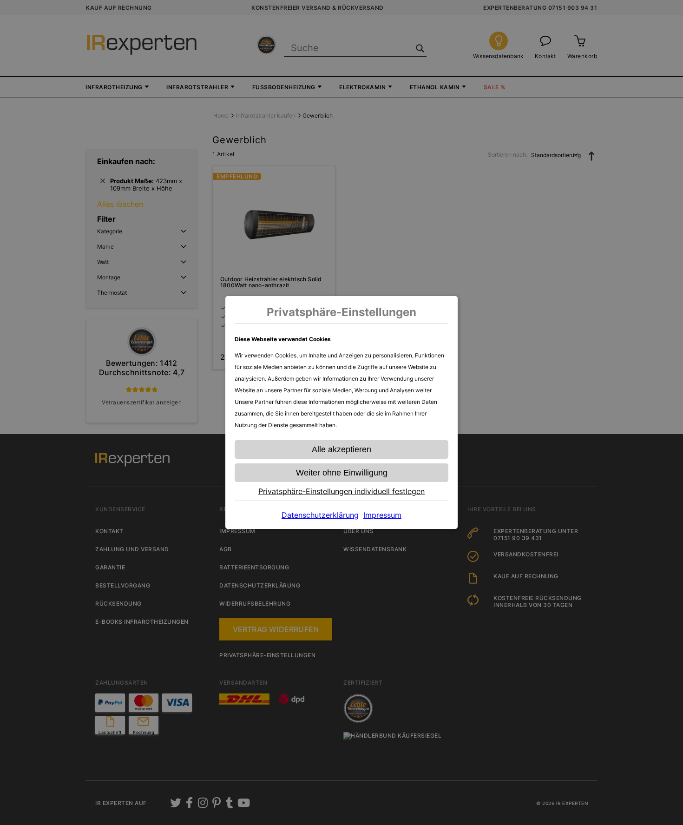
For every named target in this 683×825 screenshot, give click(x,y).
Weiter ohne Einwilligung (341, 472)
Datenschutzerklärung (320, 515)
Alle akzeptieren (341, 449)
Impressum (382, 515)
